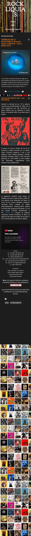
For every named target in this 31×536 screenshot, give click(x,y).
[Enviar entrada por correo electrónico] (23, 92)
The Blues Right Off (15, 302)
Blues (6, 302)
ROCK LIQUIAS (16, 10)
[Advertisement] (15, 361)
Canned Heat (9, 212)
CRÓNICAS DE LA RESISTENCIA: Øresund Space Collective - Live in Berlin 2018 (11, 43)
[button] (29, 40)
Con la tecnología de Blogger (16, 524)
